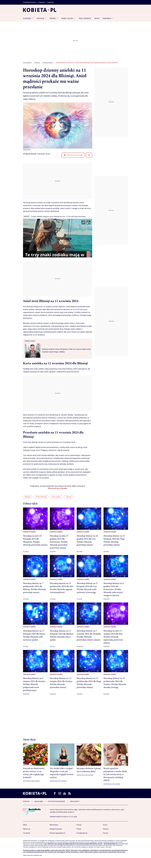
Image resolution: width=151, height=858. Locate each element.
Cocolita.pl (26, 833)
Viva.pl (105, 825)
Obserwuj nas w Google (75, 155)
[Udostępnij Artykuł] (89, 155)
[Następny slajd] (127, 754)
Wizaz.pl (105, 829)
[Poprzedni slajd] (23, 754)
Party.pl (78, 825)
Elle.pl (25, 825)
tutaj (40, 855)
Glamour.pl (26, 829)
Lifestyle (68, 497)
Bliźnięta (27, 497)
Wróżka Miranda (41, 497)
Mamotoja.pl (54, 825)
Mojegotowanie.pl (56, 829)
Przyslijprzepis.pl (81, 833)
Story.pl (105, 833)
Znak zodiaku (56, 497)
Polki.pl (78, 829)
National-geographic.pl (57, 833)
